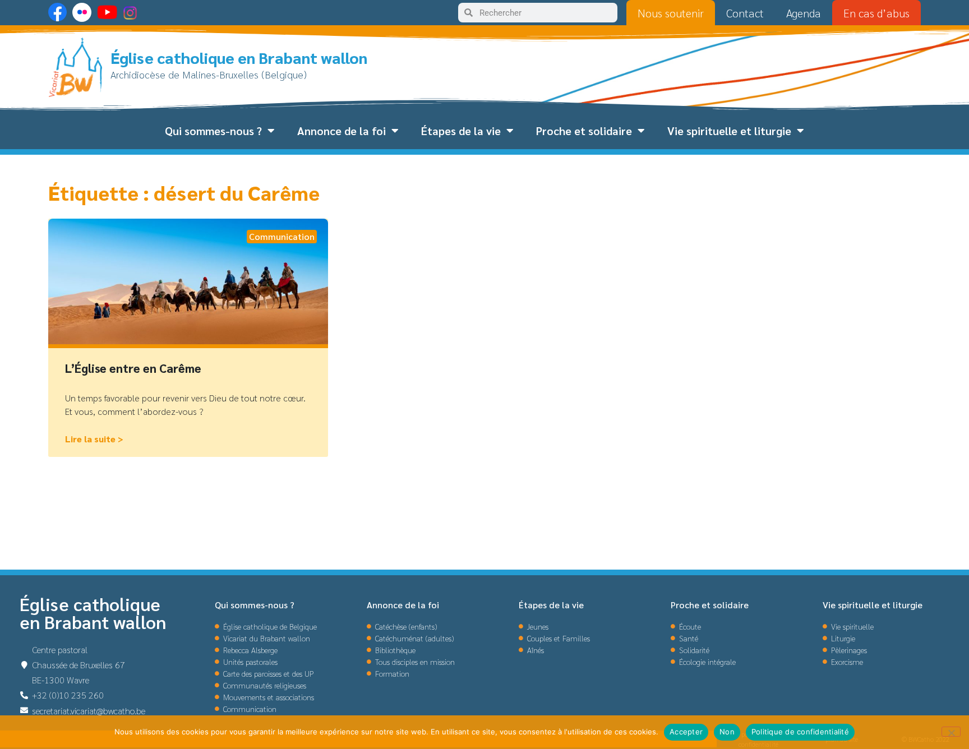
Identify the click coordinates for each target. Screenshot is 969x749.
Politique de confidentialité (800, 731)
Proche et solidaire (584, 130)
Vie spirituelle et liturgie (729, 130)
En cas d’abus (876, 13)
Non (727, 731)
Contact (745, 13)
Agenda (803, 13)
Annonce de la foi (341, 130)
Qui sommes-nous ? (213, 130)
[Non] (951, 732)
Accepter (686, 731)
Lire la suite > (94, 439)
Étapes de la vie (461, 130)
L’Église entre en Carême (133, 368)
